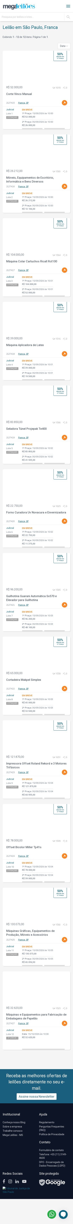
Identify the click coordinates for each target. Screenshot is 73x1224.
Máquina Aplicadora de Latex (25, 345)
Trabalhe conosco (13, 1130)
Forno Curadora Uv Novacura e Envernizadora (36, 512)
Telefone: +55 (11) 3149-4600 (53, 1156)
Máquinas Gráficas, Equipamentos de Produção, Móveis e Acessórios (30, 933)
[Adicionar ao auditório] (64, 102)
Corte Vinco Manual (19, 94)
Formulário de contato (51, 1150)
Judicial (10, 109)
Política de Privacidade (51, 1134)
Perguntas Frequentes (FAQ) (51, 1128)
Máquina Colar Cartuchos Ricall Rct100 (31, 261)
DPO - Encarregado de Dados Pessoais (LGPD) (52, 1164)
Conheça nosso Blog (14, 1122)
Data (63, 46)
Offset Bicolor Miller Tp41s (23, 847)
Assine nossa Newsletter (36, 1096)
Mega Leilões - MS (13, 1135)
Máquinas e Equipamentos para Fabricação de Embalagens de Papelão (36, 1016)
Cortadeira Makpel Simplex (23, 680)
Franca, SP (23, 103)
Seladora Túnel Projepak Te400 (26, 428)
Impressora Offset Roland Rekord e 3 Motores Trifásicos (36, 765)
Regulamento (46, 1122)
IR (68, 17)
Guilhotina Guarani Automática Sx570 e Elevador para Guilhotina (31, 598)
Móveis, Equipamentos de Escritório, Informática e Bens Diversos (30, 179)
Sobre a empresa (12, 1126)
